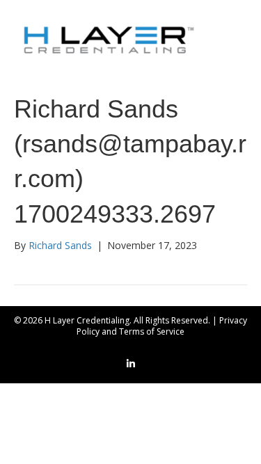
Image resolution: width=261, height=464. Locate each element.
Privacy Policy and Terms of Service (162, 326)
